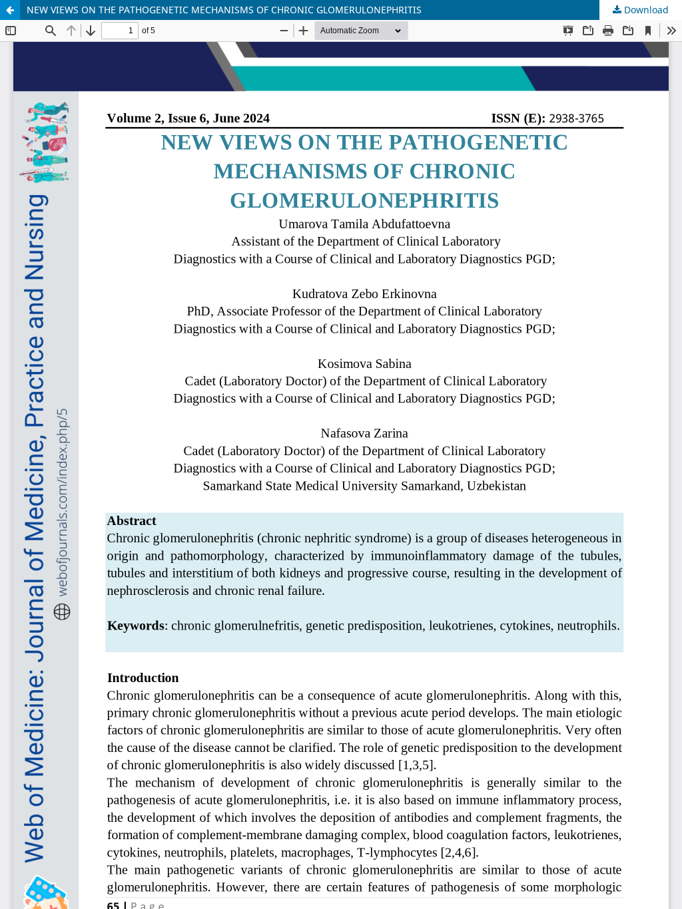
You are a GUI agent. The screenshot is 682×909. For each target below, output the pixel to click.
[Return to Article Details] (10, 10)
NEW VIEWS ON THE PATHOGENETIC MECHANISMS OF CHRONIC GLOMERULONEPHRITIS (224, 9)
